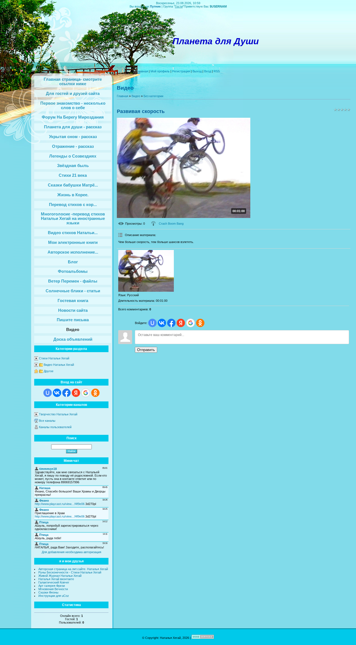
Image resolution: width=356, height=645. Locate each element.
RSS (217, 71)
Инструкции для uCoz (53, 595)
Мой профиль (160, 71)
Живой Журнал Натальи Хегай (59, 575)
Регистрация (181, 71)
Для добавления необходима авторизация (71, 552)
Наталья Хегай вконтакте (56, 579)
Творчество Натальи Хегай (58, 414)
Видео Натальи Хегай (59, 364)
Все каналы (47, 420)
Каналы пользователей (55, 427)
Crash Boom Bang (171, 223)
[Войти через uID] (47, 393)
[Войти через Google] (85, 392)
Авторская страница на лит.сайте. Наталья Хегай (73, 569)
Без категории (153, 96)
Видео (136, 96)
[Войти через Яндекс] (76, 393)
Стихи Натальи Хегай (54, 358)
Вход (207, 71)
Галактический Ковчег (53, 582)
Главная (142, 71)
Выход (197, 71)
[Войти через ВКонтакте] (57, 393)
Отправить (146, 350)
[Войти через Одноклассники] (95, 393)
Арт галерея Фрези (51, 585)
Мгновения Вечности (53, 589)
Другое (48, 371)
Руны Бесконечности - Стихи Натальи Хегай (69, 572)
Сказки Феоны (48, 592)
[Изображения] (146, 271)
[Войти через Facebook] (66, 393)
